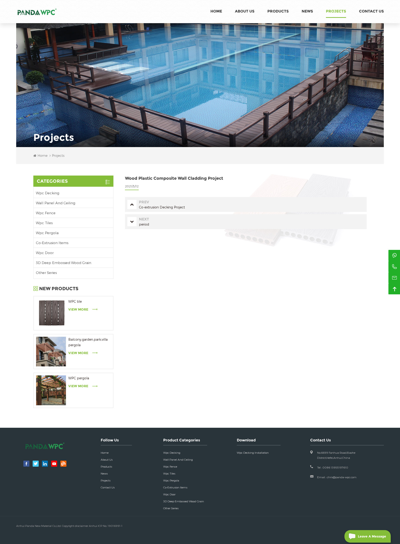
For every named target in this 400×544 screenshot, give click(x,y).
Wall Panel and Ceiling (55, 203)
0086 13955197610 (335, 467)
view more (78, 309)
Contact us (108, 487)
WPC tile (75, 301)
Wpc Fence (46, 213)
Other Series (46, 272)
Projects (336, 11)
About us (106, 459)
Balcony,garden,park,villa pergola (88, 342)
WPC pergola (78, 378)
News (307, 11)
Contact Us (371, 11)
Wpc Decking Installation (253, 452)
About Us (244, 11)
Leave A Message (372, 536)
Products (278, 11)
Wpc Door (45, 253)
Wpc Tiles (44, 223)
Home (216, 11)
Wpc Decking (47, 193)
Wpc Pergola (47, 233)
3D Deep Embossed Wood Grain (63, 263)
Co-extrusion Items (52, 243)
